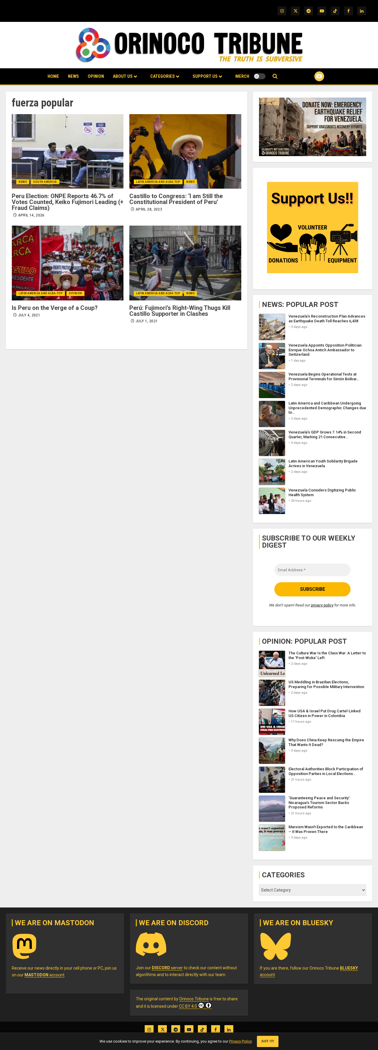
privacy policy (322, 605)
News (73, 76)
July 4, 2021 (29, 315)
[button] (275, 76)
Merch (242, 76)
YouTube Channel (310, 76)
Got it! (267, 1041)
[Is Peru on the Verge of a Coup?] (67, 263)
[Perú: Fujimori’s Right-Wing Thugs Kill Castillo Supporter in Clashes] (185, 263)
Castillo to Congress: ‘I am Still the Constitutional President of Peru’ (176, 199)
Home (53, 76)
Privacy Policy (240, 1041)
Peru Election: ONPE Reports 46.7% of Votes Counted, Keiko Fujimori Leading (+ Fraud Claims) (67, 201)
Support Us (205, 76)
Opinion (96, 76)
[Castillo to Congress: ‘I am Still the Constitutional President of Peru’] (185, 151)
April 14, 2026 (31, 215)
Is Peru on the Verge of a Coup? (55, 307)
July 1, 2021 (147, 321)
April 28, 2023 (149, 209)
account (44, 975)
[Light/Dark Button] (259, 76)
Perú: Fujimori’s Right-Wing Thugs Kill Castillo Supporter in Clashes (179, 310)
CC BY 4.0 (188, 1006)
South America (45, 181)
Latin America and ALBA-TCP (158, 181)
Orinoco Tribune (194, 998)
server (167, 967)
